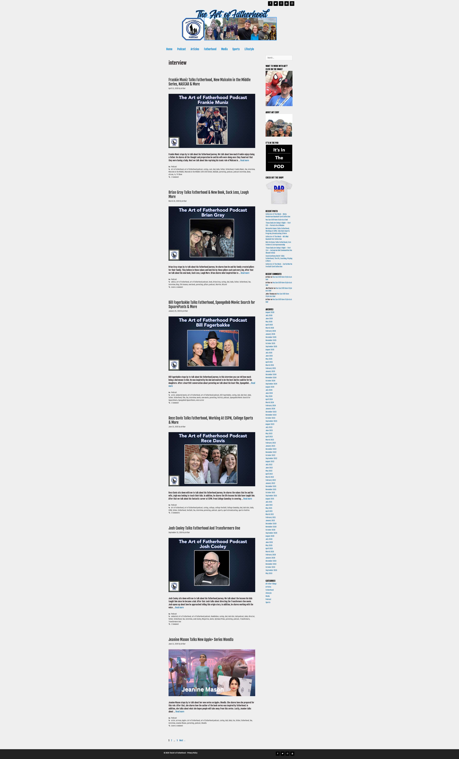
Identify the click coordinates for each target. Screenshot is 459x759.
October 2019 (270, 567)
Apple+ (184, 720)
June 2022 (269, 468)
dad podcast (239, 616)
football (189, 510)
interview (251, 169)
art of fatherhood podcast (193, 169)
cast (210, 169)
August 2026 (270, 312)
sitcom (171, 174)
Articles (195, 49)
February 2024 (271, 406)
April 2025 (269, 362)
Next (182, 740)
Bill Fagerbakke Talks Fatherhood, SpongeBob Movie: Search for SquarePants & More (212, 304)
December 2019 (271, 561)
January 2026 (270, 334)
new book (192, 284)
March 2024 (270, 402)
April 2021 (269, 511)
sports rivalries (244, 510)
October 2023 (270, 418)
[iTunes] (292, 3)
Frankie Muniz (239, 169)
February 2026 (271, 331)
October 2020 (270, 530)
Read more (244, 160)
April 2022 (269, 474)
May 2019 (269, 573)
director (251, 616)
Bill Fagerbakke (225, 395)
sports (220, 510)
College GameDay (233, 507)
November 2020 (271, 527)
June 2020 (269, 542)
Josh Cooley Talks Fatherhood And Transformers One (204, 528)
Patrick (220, 397)
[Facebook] (270, 3)
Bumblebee (215, 616)
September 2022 (271, 458)
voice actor (200, 400)
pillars (206, 284)
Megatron (205, 619)
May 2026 (269, 322)
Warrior (218, 284)
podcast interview (239, 172)
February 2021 (271, 517)
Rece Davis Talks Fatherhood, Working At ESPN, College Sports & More (211, 420)
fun (246, 169)
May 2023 (269, 434)
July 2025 (269, 353)
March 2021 (270, 514)
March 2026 (270, 328)
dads (218, 169)
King (177, 284)
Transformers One (175, 621)
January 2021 (270, 521)
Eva (234, 720)
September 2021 (271, 496)
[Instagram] (281, 3)
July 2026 (269, 315)
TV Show (179, 174)
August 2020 (270, 536)
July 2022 (269, 465)
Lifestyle (249, 49)
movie (199, 397)
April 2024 (269, 399)
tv (174, 174)
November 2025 (271, 340)
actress (178, 720)
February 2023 (271, 443)
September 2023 (271, 421)
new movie (205, 397)
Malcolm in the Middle (176, 172)
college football (220, 507)
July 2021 (269, 502)
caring (206, 169)
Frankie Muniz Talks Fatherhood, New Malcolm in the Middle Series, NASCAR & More (210, 82)
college (211, 507)
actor (173, 395)
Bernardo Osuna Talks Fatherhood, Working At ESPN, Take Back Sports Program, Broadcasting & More (278, 230)
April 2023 (269, 437)
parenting (222, 172)
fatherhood (230, 169)
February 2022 (271, 480)
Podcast (181, 49)
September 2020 (271, 533)
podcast (230, 172)
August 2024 (270, 387)
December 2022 (271, 449)
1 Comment (175, 177)
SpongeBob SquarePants (186, 400)
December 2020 (271, 524)
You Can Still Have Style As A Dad (277, 220)
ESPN (170, 510)
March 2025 (270, 365)
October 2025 (270, 343)
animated (174, 616)
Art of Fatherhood (177, 169)
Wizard (224, 284)
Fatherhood (210, 49)
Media (224, 49)
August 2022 (270, 461)
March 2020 (270, 552)
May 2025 (269, 359)
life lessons (184, 284)
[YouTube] (286, 3)
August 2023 (270, 424)
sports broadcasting (230, 510)
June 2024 (269, 393)
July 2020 (269, 539)
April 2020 (269, 548)
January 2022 (270, 483)
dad (214, 169)
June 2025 (269, 356)
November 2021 (271, 489)
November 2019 (271, 564)
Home (169, 49)
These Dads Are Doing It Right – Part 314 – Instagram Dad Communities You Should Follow (279, 250)
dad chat (244, 395)
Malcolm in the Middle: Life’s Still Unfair (198, 172)
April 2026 (269, 325)
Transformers (245, 619)
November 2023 (271, 415)
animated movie (181, 395)
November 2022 (271, 452)
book (210, 282)
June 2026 (269, 319)
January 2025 (270, 371)
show (248, 172)
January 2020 (270, 558)
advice (173, 282)
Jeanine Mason (181, 723)
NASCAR (215, 172)
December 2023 (271, 412)
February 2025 (271, 368)
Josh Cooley (197, 619)
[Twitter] (275, 3)
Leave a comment (177, 287)
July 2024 (269, 390)
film (184, 397)
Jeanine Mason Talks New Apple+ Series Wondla (201, 639)
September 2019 (271, 570)
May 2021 (269, 508)
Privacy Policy (192, 753)
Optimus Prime (220, 619)
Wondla (204, 723)
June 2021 (269, 505)
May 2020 (269, 545)
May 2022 (269, 471)
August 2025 (270, 350)
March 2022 (270, 477)
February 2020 (271, 555)
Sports (236, 49)
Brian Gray (217, 282)
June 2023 (269, 430)
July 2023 (269, 427)
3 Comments (175, 513)
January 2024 (270, 409)
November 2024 (271, 378)
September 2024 (271, 384)
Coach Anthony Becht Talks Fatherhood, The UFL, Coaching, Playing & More (279, 258)
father (222, 169)
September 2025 (271, 346)
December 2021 (271, 486)
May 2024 (269, 396)
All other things (271, 584)
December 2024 (271, 374)
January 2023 (270, 446)
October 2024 (270, 381)
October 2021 (270, 493)
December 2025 (271, 337)
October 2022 (270, 455)
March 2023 (270, 440)
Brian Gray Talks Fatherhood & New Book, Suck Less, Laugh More (209, 194)
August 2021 (270, 499)
